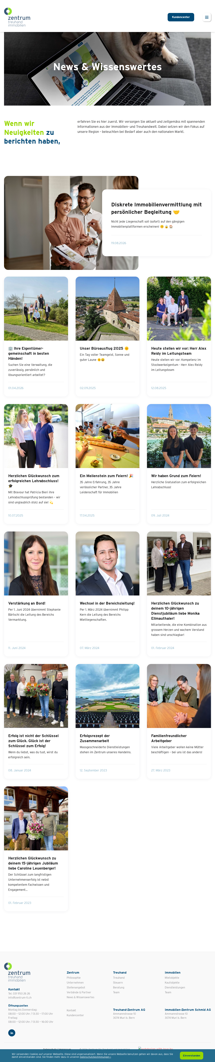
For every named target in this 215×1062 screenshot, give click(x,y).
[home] (17, 17)
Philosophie (74, 977)
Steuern (118, 982)
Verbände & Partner (79, 992)
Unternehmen (75, 982)
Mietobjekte (172, 977)
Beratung (118, 987)
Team (116, 992)
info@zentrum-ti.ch (20, 997)
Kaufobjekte (172, 982)
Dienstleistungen (175, 987)
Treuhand (119, 977)
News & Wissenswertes (80, 997)
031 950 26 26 (21, 993)
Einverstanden (191, 1055)
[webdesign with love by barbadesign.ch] (159, 1048)
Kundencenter (181, 17)
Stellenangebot (76, 987)
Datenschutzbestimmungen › (95, 1057)
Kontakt (71, 1010)
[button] (207, 17)
